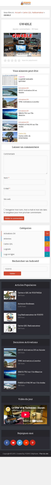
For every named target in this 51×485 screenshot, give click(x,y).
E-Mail (7, 188)
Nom (6, 178)
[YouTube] (13, 443)
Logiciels (22, 77)
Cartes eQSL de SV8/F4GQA (24, 137)
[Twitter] (20, 443)
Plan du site (43, 453)
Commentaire (9, 154)
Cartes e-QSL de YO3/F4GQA (30, 293)
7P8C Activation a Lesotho (29, 102)
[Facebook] (7, 443)
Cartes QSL (22, 134)
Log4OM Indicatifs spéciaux (26, 80)
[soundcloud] (26, 443)
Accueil (18, 12)
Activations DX (24, 88)
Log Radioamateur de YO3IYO (30, 315)
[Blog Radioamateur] (25, 2)
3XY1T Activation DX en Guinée (28, 91)
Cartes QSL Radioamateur (33, 12)
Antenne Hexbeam (26, 304)
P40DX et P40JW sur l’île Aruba (28, 125)
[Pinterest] (32, 443)
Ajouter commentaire (21, 29)
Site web (7, 199)
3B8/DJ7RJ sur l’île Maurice (26, 114)
